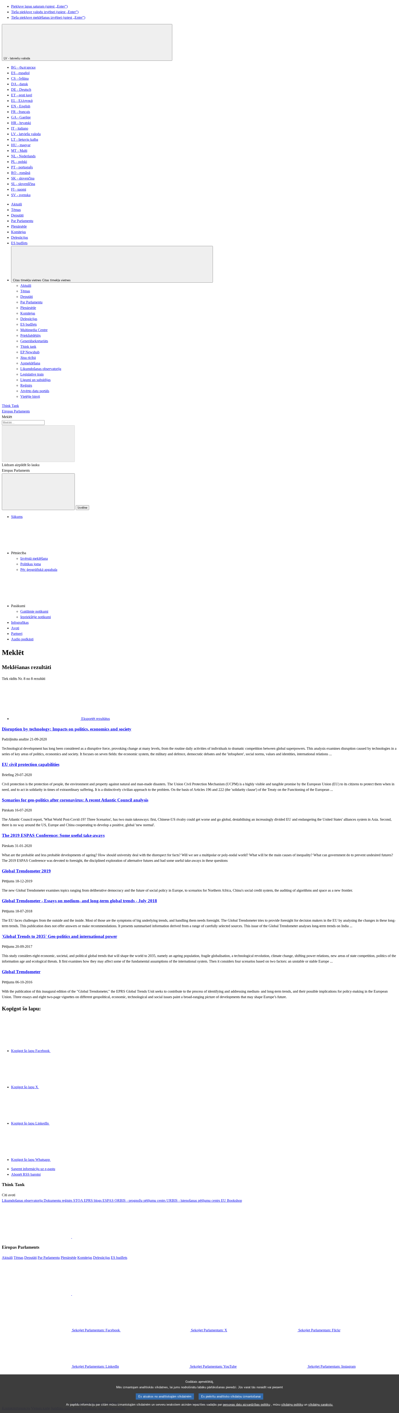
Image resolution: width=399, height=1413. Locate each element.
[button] (204, 538)
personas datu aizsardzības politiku (246, 1404)
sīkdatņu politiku (292, 1404)
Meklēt (7, 417)
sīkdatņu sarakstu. (320, 1404)
